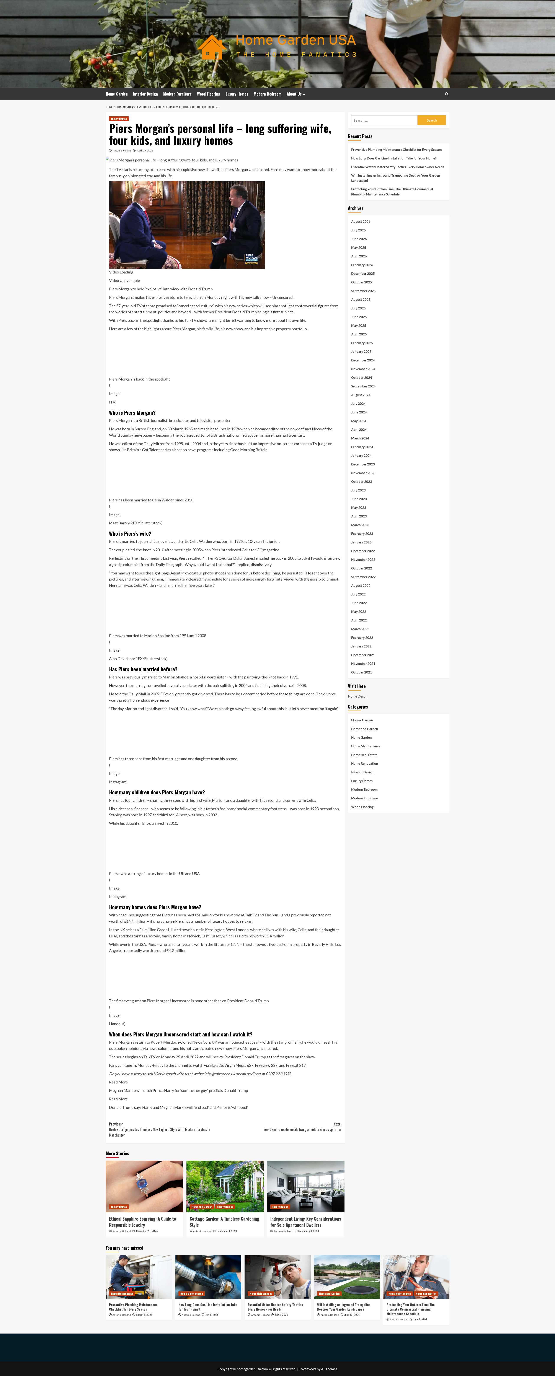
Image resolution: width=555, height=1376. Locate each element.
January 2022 (361, 646)
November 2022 (363, 559)
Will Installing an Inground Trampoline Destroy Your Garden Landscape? (395, 177)
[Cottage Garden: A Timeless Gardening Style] (225, 1186)
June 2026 (359, 239)
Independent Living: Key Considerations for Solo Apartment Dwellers (305, 1221)
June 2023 (359, 499)
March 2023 (360, 525)
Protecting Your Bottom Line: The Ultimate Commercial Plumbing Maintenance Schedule (392, 191)
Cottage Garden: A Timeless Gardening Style (224, 1221)
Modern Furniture (177, 94)
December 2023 (363, 464)
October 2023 (361, 481)
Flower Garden (362, 720)
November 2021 (363, 663)
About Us (294, 94)
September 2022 (363, 577)
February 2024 (362, 447)
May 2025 (358, 325)
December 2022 (363, 551)
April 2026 (359, 256)
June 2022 (359, 603)
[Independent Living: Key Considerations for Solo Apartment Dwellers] (305, 1186)
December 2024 (363, 360)
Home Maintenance (365, 746)
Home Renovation (364, 763)
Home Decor (357, 696)
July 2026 (358, 230)
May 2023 (358, 507)
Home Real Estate (364, 754)
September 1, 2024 (227, 1231)
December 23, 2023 (308, 1231)
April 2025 (359, 334)
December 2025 (363, 273)
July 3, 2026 (281, 1314)
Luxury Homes (237, 94)
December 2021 (363, 655)
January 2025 (361, 351)
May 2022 (358, 611)
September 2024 (363, 386)
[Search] (446, 94)
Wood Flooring (208, 94)
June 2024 (359, 412)
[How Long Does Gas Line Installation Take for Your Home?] (208, 1277)
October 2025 (361, 282)
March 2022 (360, 629)
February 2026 (362, 265)
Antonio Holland (122, 150)
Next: (302, 1126)
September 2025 (363, 291)
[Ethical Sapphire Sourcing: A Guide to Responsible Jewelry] (144, 1186)
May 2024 (358, 421)
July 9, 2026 (212, 1314)
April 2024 (359, 429)
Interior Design (145, 94)
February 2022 (362, 637)
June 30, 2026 (352, 1314)
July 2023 (358, 490)
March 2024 (360, 438)
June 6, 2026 (421, 1319)
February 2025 (362, 343)
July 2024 (358, 403)
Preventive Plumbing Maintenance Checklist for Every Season (396, 149)
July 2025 (358, 308)
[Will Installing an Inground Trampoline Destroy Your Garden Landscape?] (347, 1277)
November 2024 (363, 369)
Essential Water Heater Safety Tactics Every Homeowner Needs (397, 167)
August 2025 (361, 299)
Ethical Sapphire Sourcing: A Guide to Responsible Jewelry (142, 1221)
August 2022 (361, 585)
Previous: (159, 1129)
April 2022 (359, 620)
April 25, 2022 (145, 150)
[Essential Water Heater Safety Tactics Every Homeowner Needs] (278, 1277)
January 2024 (361, 455)
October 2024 (361, 377)
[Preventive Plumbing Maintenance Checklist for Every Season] (139, 1277)
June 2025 (359, 317)
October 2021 (361, 672)
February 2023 (362, 533)
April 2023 (359, 516)
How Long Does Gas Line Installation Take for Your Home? (393, 158)
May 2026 (358, 247)
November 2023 (363, 473)
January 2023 (361, 542)
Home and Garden (202, 1206)
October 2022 (361, 568)
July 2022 (358, 594)
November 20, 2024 (147, 1231)
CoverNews (307, 1369)
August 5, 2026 (144, 1314)
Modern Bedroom (267, 94)
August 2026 (361, 221)
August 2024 (361, 395)
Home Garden (117, 94)
